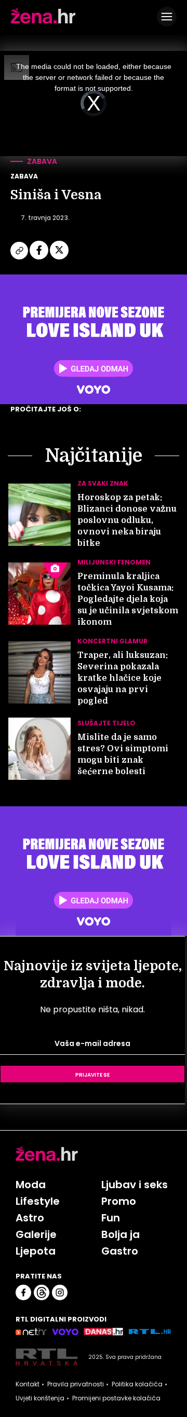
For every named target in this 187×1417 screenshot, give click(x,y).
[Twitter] (59, 258)
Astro (30, 1217)
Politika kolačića (137, 1384)
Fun (110, 1217)
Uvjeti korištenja (40, 1398)
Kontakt (27, 1384)
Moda (31, 1184)
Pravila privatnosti (75, 1384)
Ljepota (36, 1251)
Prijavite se (92, 1074)
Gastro (119, 1251)
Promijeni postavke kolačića (116, 1398)
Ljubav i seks (134, 1184)
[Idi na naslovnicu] (43, 22)
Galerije (36, 1234)
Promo (118, 1201)
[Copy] (20, 258)
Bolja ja (120, 1234)
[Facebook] (40, 258)
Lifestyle (38, 1201)
